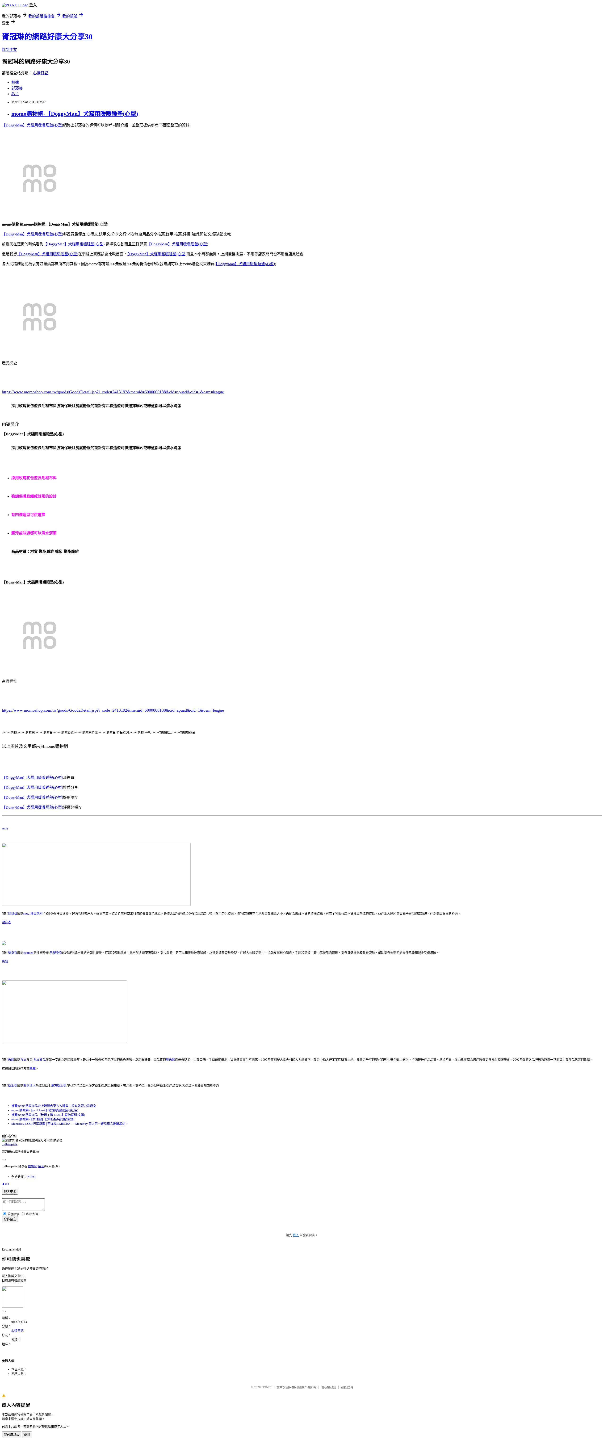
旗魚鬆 (170, 1059)
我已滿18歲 (11, 1434)
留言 (41, 1166)
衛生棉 (12, 1085)
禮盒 (32, 1068)
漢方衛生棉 (58, 1085)
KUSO (31, 1177)
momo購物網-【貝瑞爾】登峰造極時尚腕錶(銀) (42, 1119)
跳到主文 (9, 50)
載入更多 (10, 1192)
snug (5, 828)
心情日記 (40, 73)
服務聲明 (347, 1387)
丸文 (23, 1059)
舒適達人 (29, 1085)
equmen (28, 952)
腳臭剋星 (36, 913)
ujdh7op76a (9, 1144)
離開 (27, 1434)
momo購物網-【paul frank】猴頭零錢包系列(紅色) (44, 1110)
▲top (5, 1183)
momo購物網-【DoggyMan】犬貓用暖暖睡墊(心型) (74, 114)
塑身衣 (6, 922)
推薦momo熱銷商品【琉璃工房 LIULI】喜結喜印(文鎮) (48, 1115)
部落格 (17, 88)
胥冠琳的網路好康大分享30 (47, 36)
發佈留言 (10, 1219)
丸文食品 (40, 1059)
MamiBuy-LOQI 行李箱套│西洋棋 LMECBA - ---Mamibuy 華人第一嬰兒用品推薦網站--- (69, 1123)
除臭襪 (12, 913)
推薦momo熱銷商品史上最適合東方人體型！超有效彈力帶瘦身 (53, 1106)
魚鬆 (5, 961)
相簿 (15, 82)
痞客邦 (32, 1166)
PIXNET (266, 1387)
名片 (15, 94)
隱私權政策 (328, 1387)
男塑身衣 (56, 952)
